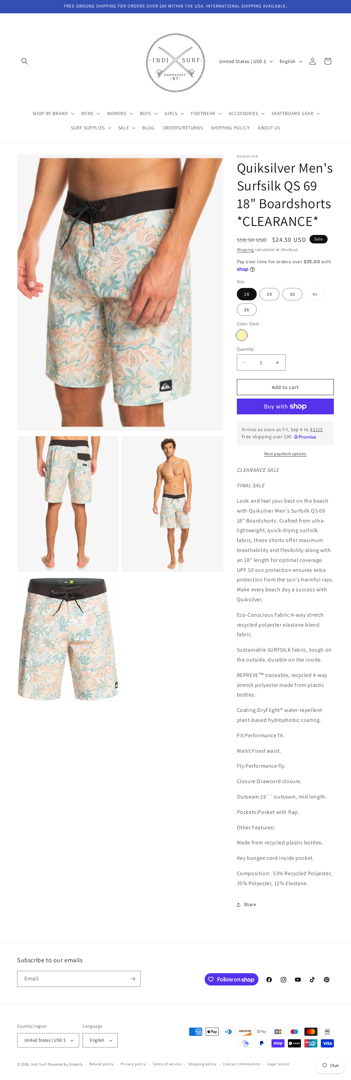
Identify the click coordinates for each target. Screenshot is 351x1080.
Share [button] (250, 904)
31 (318, 295)
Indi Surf (39, 1064)
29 (269, 294)
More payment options (285, 453)
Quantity (245, 349)
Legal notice (278, 1064)
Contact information (241, 1064)
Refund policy (101, 1064)
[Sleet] (241, 335)
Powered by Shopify (65, 1064)
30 (292, 294)
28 (247, 294)
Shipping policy (202, 1064)
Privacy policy (133, 1064)
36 (247, 309)
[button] (24, 61)
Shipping (245, 249)
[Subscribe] (132, 979)
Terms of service (167, 1064)
